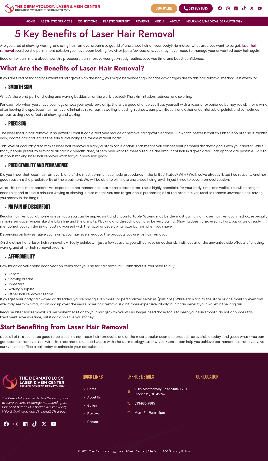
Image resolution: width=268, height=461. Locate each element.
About (175, 21)
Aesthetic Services (56, 21)
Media (159, 21)
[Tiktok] (244, 8)
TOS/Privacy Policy (176, 451)
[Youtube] (260, 8)
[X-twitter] (252, 8)
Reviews (142, 21)
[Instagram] (228, 8)
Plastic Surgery (116, 21)
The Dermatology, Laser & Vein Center (117, 451)
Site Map (154, 451)
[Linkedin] (236, 8)
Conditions (88, 21)
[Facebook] (220, 8)
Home (30, 21)
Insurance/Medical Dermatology (214, 21)
